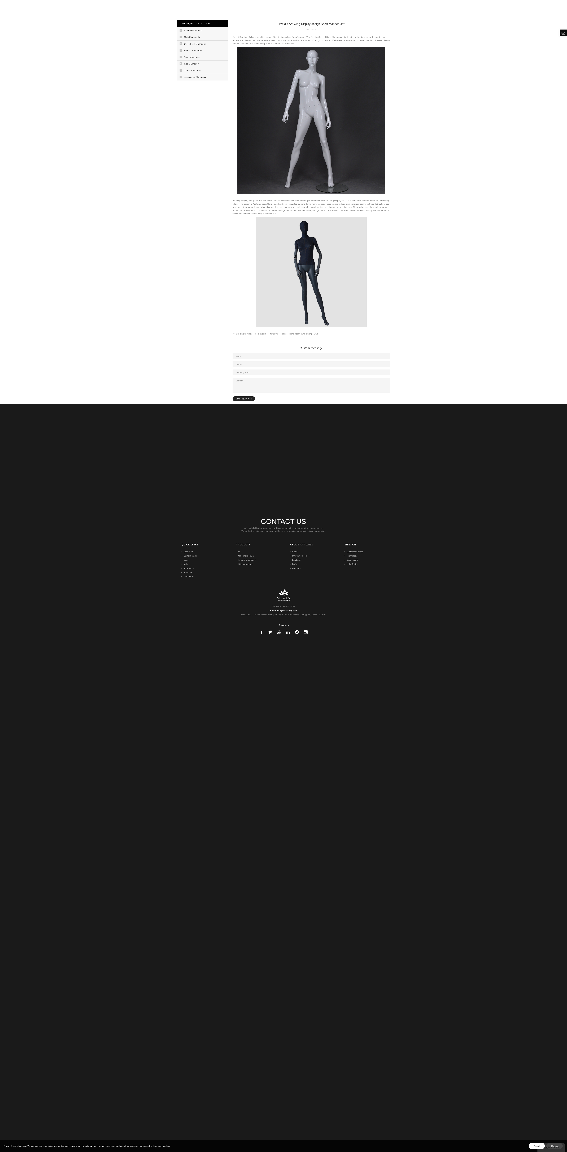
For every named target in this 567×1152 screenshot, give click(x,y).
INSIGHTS (488, 9)
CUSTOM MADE (471, 9)
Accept (537, 1146)
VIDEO (501, 9)
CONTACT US (545, 9)
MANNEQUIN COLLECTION (443, 9)
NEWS (512, 9)
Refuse (554, 1146)
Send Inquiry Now (244, 399)
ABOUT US (526, 9)
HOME (422, 9)
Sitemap (284, 625)
